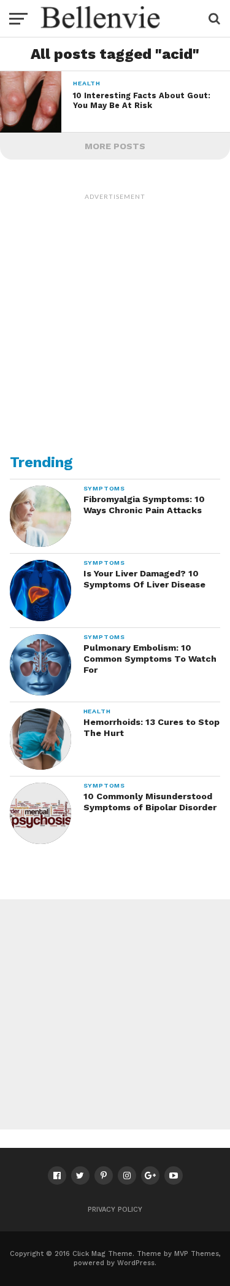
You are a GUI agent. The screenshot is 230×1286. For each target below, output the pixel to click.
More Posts (115, 146)
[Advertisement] (115, 321)
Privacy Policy (115, 1210)
